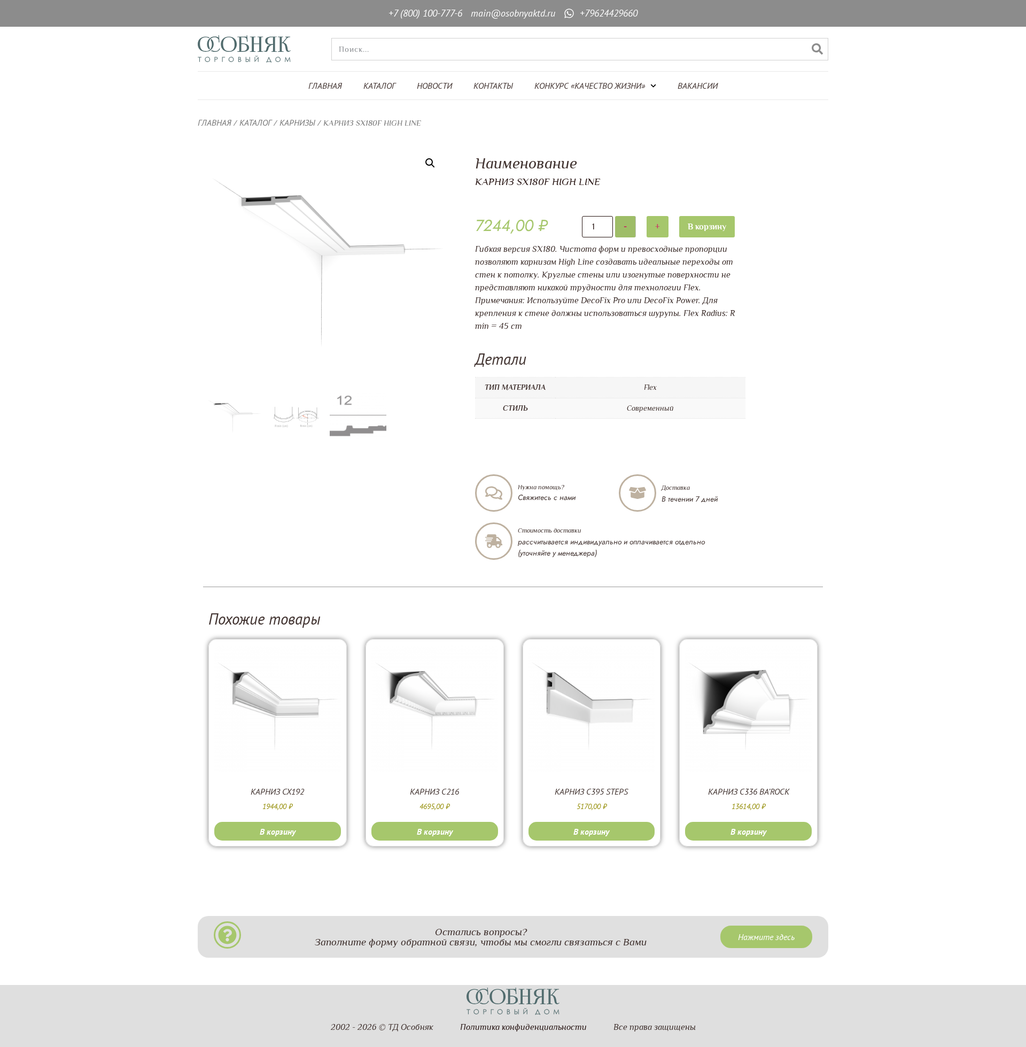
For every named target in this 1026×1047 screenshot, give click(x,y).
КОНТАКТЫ (493, 85)
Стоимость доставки (549, 530)
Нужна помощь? (541, 487)
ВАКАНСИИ (698, 85)
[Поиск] (817, 49)
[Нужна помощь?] (493, 493)
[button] (430, 163)
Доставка (676, 487)
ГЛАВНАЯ (325, 85)
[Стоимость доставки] (493, 541)
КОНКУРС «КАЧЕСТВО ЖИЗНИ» (589, 85)
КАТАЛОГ (379, 85)
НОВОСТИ (434, 85)
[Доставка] (637, 493)
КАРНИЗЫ (297, 122)
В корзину (707, 227)
